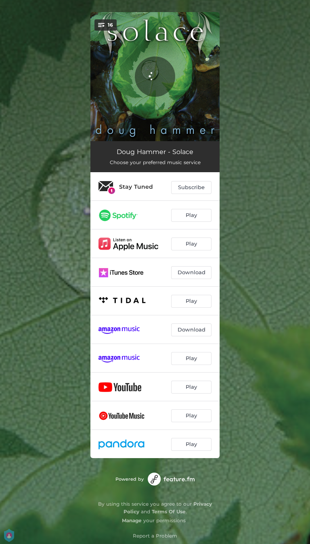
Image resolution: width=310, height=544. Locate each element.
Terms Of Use (169, 512)
